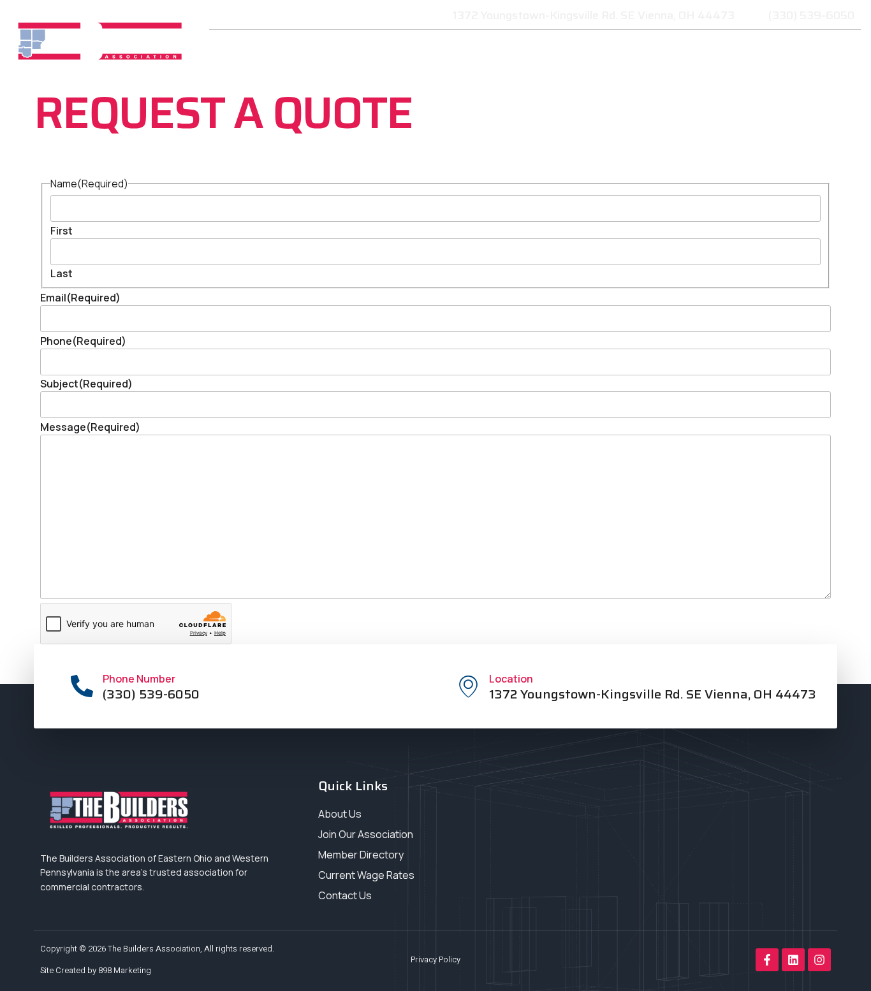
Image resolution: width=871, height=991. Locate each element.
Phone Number (139, 679)
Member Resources (588, 51)
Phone (83, 341)
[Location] (468, 686)
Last (61, 273)
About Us (481, 51)
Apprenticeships (715, 51)
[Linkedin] (793, 959)
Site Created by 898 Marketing (95, 970)
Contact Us (750, 80)
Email (80, 298)
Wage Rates (807, 51)
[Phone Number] (82, 686)
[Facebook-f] (767, 959)
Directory (821, 80)
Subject (86, 384)
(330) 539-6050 (151, 694)
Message (90, 427)
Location (511, 679)
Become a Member (377, 51)
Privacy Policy (435, 959)
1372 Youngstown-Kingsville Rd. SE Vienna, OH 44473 (652, 694)
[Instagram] (819, 959)
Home (297, 51)
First (61, 231)
